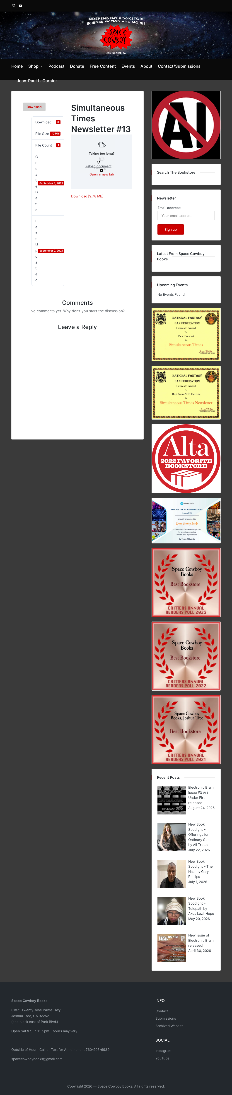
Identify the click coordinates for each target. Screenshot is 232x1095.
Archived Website (169, 1026)
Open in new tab (101, 174)
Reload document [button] (98, 166)
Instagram (163, 1051)
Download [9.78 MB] (87, 196)
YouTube (162, 1058)
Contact (161, 1011)
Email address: (169, 208)
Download (34, 107)
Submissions (165, 1018)
